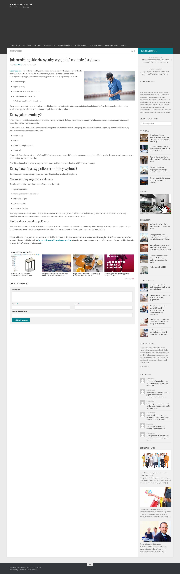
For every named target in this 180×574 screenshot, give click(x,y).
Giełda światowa (81, 45)
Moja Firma (27, 45)
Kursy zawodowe (111, 45)
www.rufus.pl (144, 366)
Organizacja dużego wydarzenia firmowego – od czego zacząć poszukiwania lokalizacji (159, 138)
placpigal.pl (162, 350)
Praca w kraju (15, 45)
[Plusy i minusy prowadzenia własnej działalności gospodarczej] (144, 298)
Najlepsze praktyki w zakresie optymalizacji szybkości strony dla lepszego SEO (160, 332)
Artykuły (37, 45)
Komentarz (16, 290)
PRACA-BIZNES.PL (21, 4)
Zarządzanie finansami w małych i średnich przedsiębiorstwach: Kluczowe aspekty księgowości (159, 310)
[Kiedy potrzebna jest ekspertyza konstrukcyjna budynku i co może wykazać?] (144, 170)
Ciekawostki (16, 51)
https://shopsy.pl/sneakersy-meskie (54, 240)
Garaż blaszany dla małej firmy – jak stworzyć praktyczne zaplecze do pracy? (159, 259)
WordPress (22, 570)
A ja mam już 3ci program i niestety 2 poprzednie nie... (156, 427)
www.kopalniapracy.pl (159, 360)
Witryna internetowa (19, 311)
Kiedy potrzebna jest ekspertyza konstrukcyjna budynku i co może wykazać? (160, 169)
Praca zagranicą (96, 45)
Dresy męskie (15, 71)
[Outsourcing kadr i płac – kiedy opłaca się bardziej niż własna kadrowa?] (144, 149)
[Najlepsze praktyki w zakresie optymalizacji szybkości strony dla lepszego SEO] (144, 333)
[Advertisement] (90, 27)
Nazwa (15, 304)
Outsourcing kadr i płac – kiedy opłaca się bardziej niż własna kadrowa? (160, 148)
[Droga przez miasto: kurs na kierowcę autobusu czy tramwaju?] (144, 181)
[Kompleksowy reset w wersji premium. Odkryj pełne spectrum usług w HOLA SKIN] (144, 248)
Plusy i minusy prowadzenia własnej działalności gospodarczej (160, 297)
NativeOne (72, 279)
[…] (166, 483)
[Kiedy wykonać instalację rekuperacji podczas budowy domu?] (144, 160)
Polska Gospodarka (65, 45)
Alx (35, 570)
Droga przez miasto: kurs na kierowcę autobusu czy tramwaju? (160, 180)
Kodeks (123, 45)
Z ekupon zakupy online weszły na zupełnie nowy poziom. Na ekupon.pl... (157, 383)
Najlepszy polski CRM (158, 267)
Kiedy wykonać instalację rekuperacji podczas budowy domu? (160, 159)
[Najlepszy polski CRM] (144, 270)
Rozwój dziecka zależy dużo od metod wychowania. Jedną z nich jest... (157, 438)
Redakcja (18, 65)
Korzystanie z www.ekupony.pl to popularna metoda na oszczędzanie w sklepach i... (158, 394)
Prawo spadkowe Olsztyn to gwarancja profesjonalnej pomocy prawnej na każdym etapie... (158, 417)
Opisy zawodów (49, 45)
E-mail (77, 304)
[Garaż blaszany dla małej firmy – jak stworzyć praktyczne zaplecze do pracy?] (144, 258)
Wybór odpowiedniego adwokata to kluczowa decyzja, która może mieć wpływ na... (158, 406)
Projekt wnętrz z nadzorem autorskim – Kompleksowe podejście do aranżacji (159, 321)
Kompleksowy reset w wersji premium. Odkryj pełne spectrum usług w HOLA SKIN (160, 247)
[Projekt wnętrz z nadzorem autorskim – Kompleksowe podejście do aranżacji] (144, 322)
